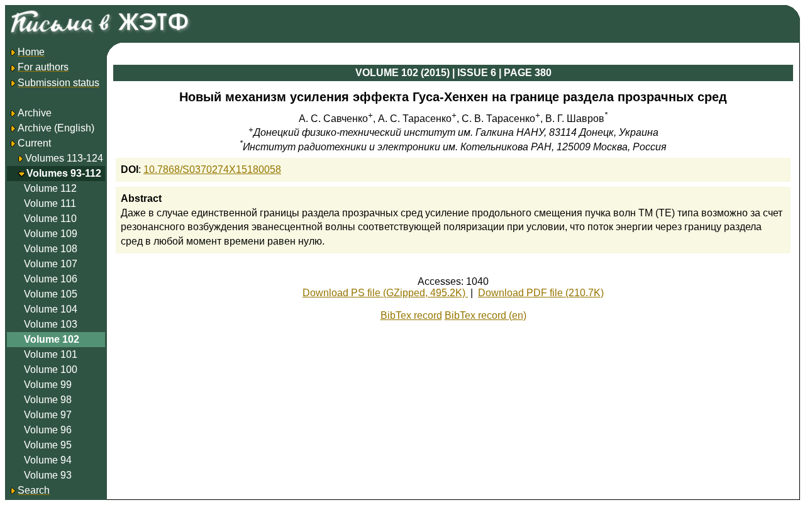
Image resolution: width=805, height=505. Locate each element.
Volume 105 (50, 294)
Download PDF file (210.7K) (541, 292)
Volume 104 (50, 309)
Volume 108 (50, 248)
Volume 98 (48, 399)
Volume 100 (50, 369)
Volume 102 (51, 339)
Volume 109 (50, 233)
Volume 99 (48, 384)
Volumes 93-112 (63, 173)
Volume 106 (50, 279)
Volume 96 (48, 430)
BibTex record (411, 315)
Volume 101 (50, 354)
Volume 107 (50, 263)
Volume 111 (50, 203)
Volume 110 (50, 218)
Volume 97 (48, 414)
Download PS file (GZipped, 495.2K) (385, 292)
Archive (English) (56, 128)
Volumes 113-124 (64, 158)
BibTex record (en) (485, 315)
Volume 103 (50, 324)
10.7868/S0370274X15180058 (212, 169)
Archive (35, 113)
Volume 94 (48, 460)
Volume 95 (48, 445)
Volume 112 (50, 188)
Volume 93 (48, 475)
